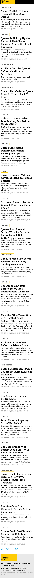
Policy (4, 171)
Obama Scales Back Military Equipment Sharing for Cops (12, 150)
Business (5, 34)
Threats (5, 114)
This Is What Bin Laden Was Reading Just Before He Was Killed (15, 121)
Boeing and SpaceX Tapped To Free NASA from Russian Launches (16, 371)
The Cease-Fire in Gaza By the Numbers (16, 397)
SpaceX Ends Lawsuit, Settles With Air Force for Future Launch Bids (15, 232)
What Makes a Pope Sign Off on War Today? (15, 422)
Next (16, 549)
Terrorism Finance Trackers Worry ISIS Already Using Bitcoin (17, 205)
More (25, 570)
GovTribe (19, 570)
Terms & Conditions (9, 565)
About (3, 563)
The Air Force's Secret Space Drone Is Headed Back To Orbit (17, 94)
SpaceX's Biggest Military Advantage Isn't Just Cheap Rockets (16, 177)
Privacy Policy (26, 563)
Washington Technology (9, 570)
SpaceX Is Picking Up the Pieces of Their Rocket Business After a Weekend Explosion (16, 42)
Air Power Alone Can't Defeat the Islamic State (14, 344)
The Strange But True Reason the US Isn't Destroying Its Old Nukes (15, 288)
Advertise (17, 563)
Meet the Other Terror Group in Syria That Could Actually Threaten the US (17, 318)
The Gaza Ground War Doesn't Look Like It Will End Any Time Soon (15, 449)
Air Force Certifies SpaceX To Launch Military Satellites (16, 71)
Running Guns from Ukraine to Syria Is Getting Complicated (16, 509)
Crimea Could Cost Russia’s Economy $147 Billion (16, 533)
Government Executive (15, 568)
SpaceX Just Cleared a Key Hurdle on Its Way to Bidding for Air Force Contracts (16, 478)
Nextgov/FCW (4, 568)
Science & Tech (7, 7)
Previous (6, 549)
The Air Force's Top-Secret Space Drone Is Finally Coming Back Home (16, 261)
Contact (9, 563)
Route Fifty (26, 568)
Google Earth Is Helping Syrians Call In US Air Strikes (14, 14)
